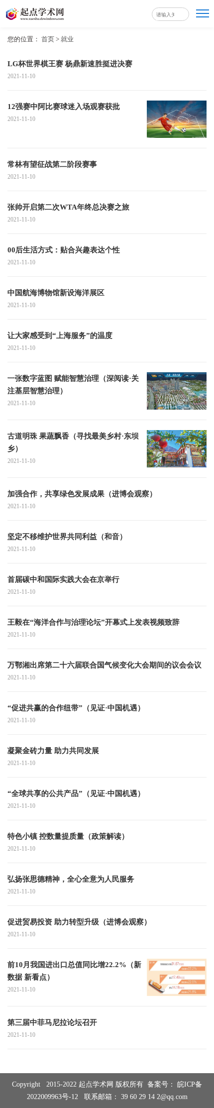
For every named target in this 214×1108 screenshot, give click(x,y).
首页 (47, 39)
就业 (67, 39)
